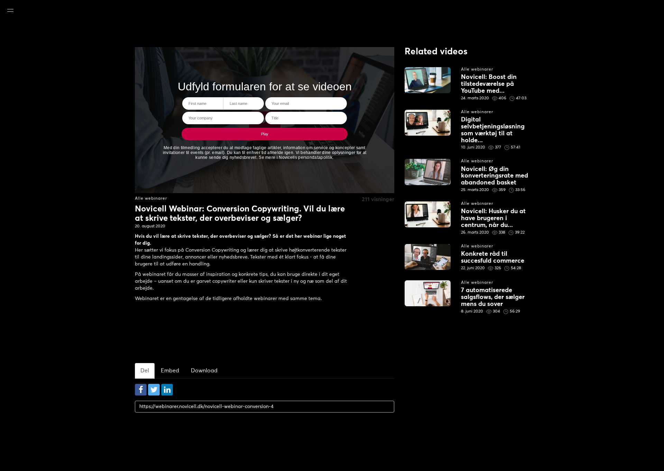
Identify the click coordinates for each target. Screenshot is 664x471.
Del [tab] (144, 370)
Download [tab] (204, 370)
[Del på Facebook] (141, 390)
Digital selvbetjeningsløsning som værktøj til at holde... (493, 130)
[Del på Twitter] (154, 390)
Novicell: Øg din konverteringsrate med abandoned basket (494, 176)
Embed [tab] (170, 370)
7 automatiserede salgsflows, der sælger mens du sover (493, 297)
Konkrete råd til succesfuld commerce (492, 257)
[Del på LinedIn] (167, 390)
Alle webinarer (151, 199)
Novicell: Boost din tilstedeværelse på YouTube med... (489, 84)
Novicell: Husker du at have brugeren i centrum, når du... (493, 218)
